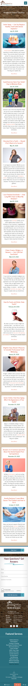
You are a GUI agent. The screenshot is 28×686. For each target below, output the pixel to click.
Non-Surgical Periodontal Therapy (14, 645)
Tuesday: (8, 617)
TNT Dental (20, 677)
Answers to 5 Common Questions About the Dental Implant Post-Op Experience (14, 452)
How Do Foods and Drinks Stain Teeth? (14, 303)
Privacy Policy (14, 678)
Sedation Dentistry (14, 640)
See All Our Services (14, 664)
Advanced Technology (14, 661)
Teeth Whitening (14, 657)
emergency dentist (10, 124)
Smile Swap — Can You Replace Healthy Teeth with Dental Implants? (14, 26)
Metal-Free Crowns (14, 659)
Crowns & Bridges (14, 648)
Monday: (8, 616)
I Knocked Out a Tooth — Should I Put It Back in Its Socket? (14, 142)
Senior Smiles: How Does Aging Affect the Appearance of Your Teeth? (14, 400)
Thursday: (8, 621)
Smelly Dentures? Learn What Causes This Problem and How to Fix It (14, 500)
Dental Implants (14, 641)
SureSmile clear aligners (16, 289)
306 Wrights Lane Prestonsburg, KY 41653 (13, 612)
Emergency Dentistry (14, 662)
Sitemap (14, 675)
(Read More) (14, 74)
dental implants (11, 474)
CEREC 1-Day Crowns (14, 650)
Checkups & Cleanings (14, 643)
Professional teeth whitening (16, 383)
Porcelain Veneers (14, 655)
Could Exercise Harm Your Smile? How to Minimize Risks (14, 83)
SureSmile (14, 220)
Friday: (7, 623)
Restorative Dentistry (14, 647)
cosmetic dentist (21, 435)
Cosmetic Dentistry (14, 654)
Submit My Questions (12, 595)
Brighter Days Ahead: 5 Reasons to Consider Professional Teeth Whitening (14, 350)
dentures (16, 526)
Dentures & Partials (14, 652)
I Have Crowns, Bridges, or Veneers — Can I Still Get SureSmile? (14, 252)
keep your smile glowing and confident (14, 334)
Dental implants (8, 50)
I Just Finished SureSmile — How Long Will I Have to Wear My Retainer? (14, 197)
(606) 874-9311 (14, 608)
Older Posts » (14, 550)
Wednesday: (9, 619)
